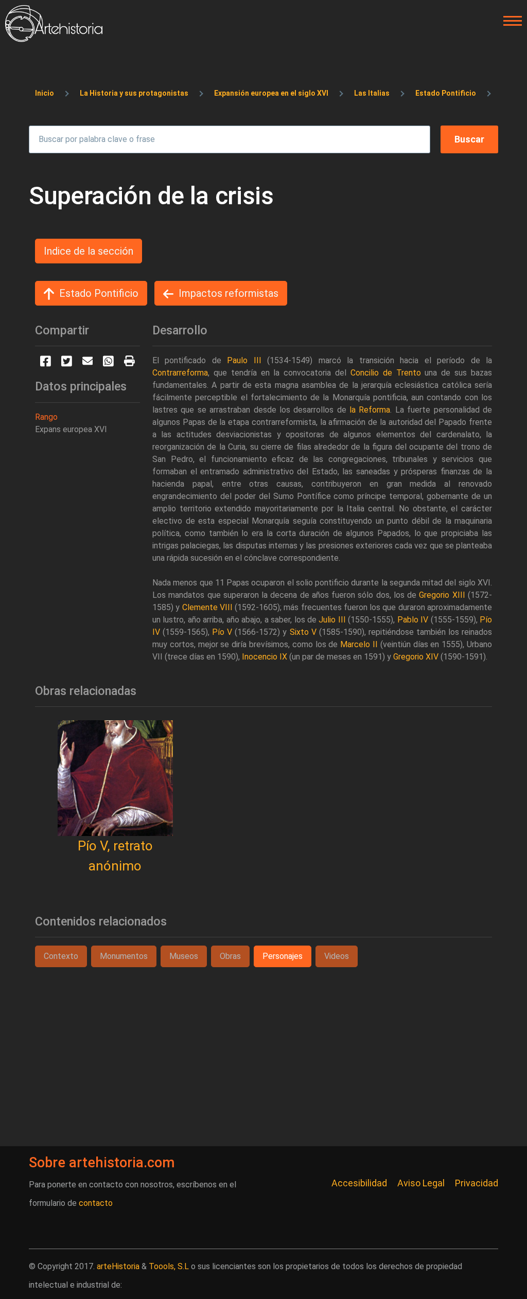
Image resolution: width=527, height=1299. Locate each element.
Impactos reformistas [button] (228, 293)
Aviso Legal (421, 1183)
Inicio (44, 93)
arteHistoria (118, 1266)
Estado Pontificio (445, 93)
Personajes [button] (282, 956)
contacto (96, 1203)
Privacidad (476, 1183)
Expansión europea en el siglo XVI (271, 93)
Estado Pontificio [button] (98, 293)
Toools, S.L (169, 1266)
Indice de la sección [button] (88, 251)
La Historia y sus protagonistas (134, 93)
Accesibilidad (359, 1183)
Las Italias (372, 93)
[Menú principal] (509, 21)
